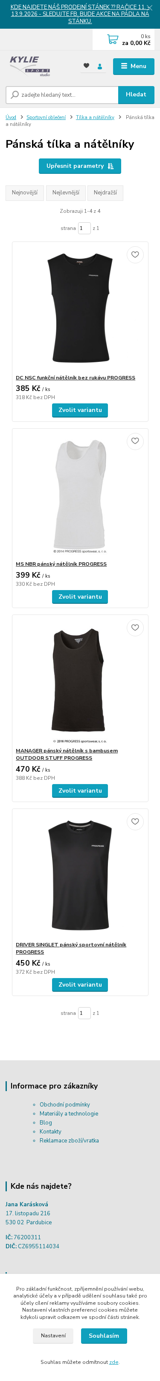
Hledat (136, 94)
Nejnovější (25, 193)
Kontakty (50, 1132)
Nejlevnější (65, 193)
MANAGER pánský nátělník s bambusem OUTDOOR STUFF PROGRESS (67, 754)
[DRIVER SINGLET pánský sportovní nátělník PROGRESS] (80, 875)
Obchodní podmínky (65, 1105)
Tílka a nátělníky (95, 117)
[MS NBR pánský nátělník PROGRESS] (80, 494)
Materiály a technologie (69, 1114)
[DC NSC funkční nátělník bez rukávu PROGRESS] (80, 308)
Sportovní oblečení (46, 117)
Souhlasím (104, 1336)
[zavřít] (149, 8)
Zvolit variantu (80, 410)
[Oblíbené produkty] (86, 66)
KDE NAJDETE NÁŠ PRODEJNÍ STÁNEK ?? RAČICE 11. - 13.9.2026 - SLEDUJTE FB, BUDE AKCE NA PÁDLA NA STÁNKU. (80, 14)
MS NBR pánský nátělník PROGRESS (61, 564)
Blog (46, 1123)
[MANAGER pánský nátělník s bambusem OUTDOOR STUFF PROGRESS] (80, 681)
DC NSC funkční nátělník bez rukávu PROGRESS (75, 377)
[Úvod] (36, 66)
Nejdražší (105, 193)
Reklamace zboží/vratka (69, 1141)
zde (114, 1362)
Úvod (11, 117)
